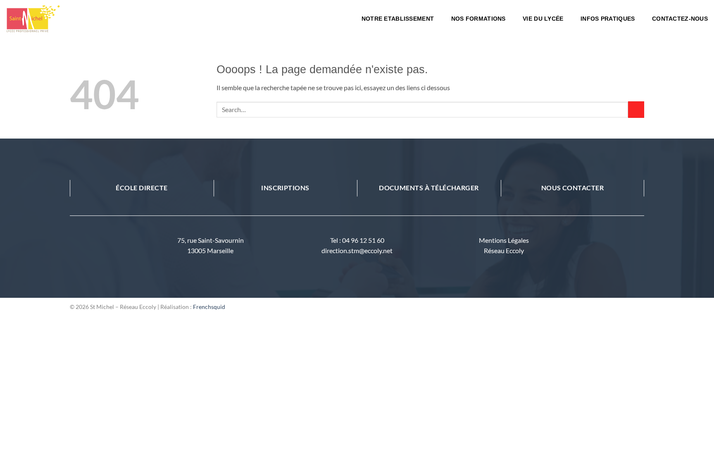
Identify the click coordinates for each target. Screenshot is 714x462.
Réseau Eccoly (504, 250)
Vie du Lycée (543, 18)
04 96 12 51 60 (363, 240)
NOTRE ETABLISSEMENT (398, 18)
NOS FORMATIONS (478, 18)
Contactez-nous (680, 18)
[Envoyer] (636, 109)
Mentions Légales (504, 240)
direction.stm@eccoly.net (357, 250)
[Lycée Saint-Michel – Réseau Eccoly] (68, 18)
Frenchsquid (209, 306)
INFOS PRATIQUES (608, 18)
